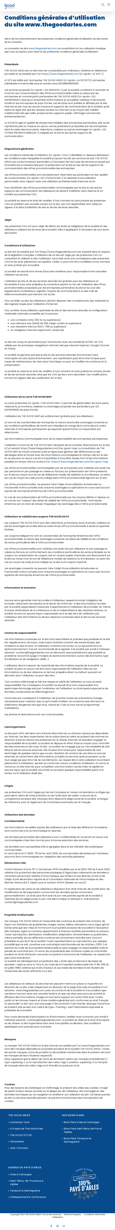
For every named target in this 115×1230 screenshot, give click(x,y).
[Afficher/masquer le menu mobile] (109, 4)
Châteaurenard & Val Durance (28, 1197)
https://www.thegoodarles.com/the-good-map (79, 461)
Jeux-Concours (19, 1148)
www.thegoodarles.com (43, 48)
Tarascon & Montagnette (25, 1190)
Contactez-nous (19, 1122)
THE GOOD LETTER (21, 1135)
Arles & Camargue (21, 1174)
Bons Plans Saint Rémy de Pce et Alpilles (83, 1130)
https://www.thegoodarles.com (60, 74)
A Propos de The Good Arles (26, 1128)
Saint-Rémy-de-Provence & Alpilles (26, 1182)
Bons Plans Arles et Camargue (81, 1122)
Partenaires (17, 1141)
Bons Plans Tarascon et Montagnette (77, 1140)
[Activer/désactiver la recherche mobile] (102, 4)
